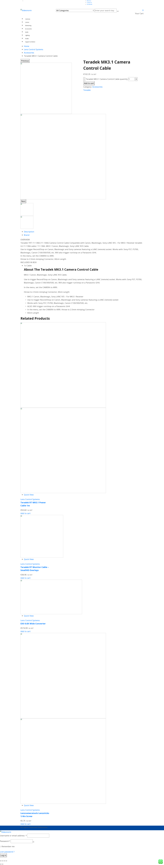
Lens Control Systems (30, 499)
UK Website (89, 4)
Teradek (87, 90)
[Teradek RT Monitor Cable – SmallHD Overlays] (41, 536)
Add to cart (89, 83)
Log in (3, 855)
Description (29, 231)
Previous (25, 60)
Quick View (29, 494)
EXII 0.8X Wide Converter (33, 623)
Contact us (89, 2)
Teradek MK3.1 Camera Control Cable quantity (107, 79)
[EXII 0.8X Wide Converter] (51, 596)
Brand (26, 235)
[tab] (84, 231)
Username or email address (13, 835)
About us (89, 1)
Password (5, 841)
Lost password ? (7, 851)
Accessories (97, 86)
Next (23, 201)
